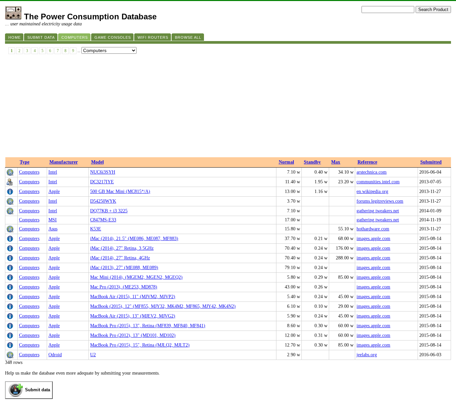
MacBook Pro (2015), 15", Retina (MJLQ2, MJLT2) (140, 345)
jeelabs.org (367, 354)
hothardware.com (373, 228)
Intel (52, 172)
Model (97, 162)
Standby (312, 162)
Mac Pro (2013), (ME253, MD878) (123, 286)
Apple (54, 191)
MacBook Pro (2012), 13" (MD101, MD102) (133, 335)
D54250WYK (103, 201)
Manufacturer (63, 162)
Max (335, 162)
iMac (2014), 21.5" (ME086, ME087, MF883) (134, 238)
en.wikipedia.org (372, 191)
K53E (95, 228)
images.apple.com (373, 238)
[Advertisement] (228, 107)
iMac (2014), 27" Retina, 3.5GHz (122, 248)
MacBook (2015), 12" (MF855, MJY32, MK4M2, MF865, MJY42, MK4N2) (163, 306)
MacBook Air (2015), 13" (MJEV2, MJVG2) (132, 316)
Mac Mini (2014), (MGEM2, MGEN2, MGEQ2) (136, 277)
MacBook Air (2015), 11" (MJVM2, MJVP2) (132, 296)
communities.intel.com (378, 181)
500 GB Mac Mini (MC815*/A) (120, 191)
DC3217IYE (102, 181)
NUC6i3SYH (102, 172)
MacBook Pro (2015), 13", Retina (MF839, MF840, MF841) (147, 325)
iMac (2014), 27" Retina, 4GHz (120, 257)
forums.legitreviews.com (380, 201)
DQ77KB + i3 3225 (109, 210)
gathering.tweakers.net (378, 210)
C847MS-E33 (103, 219)
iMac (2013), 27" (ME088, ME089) (124, 267)
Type (24, 162)
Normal (286, 162)
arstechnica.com (372, 172)
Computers (29, 172)
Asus (52, 228)
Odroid (55, 354)
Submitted (431, 162)
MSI (52, 219)
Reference (367, 162)
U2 (93, 354)
